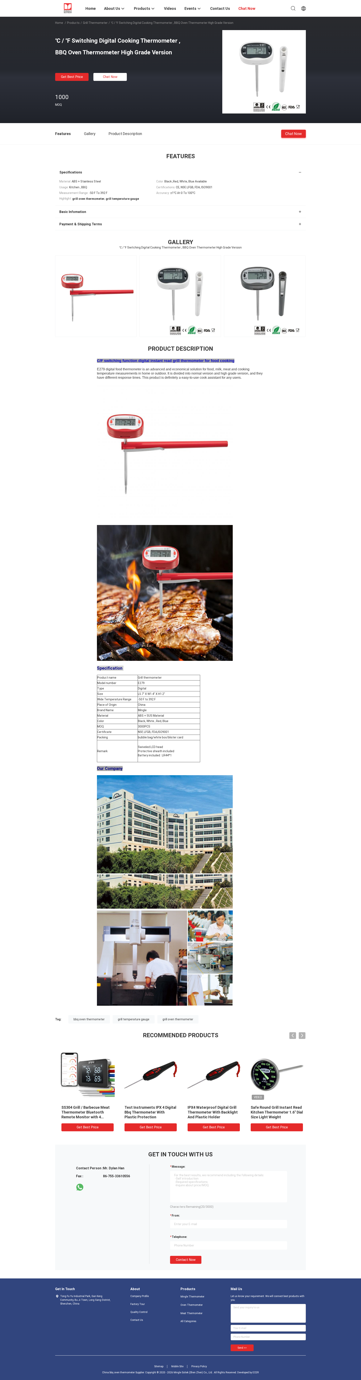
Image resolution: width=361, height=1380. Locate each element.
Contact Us (136, 1320)
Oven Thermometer (191, 1305)
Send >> (242, 1347)
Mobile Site (177, 1366)
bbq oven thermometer (89, 1019)
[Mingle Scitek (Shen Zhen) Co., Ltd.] (68, 8)
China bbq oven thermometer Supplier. (123, 1372)
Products (73, 22)
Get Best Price (72, 77)
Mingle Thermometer (192, 1296)
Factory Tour (137, 1304)
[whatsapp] (80, 1187)
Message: (178, 1166)
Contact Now (186, 1260)
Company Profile (139, 1296)
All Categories (188, 1321)
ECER (256, 1372)
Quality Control (138, 1312)
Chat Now (110, 77)
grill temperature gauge (133, 1019)
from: (176, 1215)
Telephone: (179, 1237)
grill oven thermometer (178, 1019)
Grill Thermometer (95, 22)
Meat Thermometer (191, 1313)
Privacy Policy (199, 1366)
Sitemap (158, 1366)
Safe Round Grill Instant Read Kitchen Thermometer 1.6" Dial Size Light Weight (86, 1112)
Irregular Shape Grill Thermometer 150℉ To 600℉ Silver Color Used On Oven (147, 1112)
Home (59, 22)
